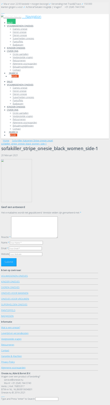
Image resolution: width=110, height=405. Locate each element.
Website (5, 254)
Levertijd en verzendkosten (15, 333)
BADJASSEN (7, 316)
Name (5, 242)
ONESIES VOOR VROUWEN (15, 298)
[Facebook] (2, 12)
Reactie (6, 237)
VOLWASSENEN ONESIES (14, 275)
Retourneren (7, 344)
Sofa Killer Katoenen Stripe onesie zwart (32, 140)
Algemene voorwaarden (13, 367)
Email (4, 248)
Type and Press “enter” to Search (18, 398)
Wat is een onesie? (10, 327)
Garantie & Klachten (11, 356)
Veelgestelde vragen (11, 339)
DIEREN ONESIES (10, 287)
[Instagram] (4, 12)
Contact (5, 350)
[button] (31, 16)
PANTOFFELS (8, 310)
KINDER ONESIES (10, 281)
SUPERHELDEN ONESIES (14, 304)
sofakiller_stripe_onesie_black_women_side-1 (24, 143)
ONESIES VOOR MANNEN (14, 293)
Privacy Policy (8, 361)
